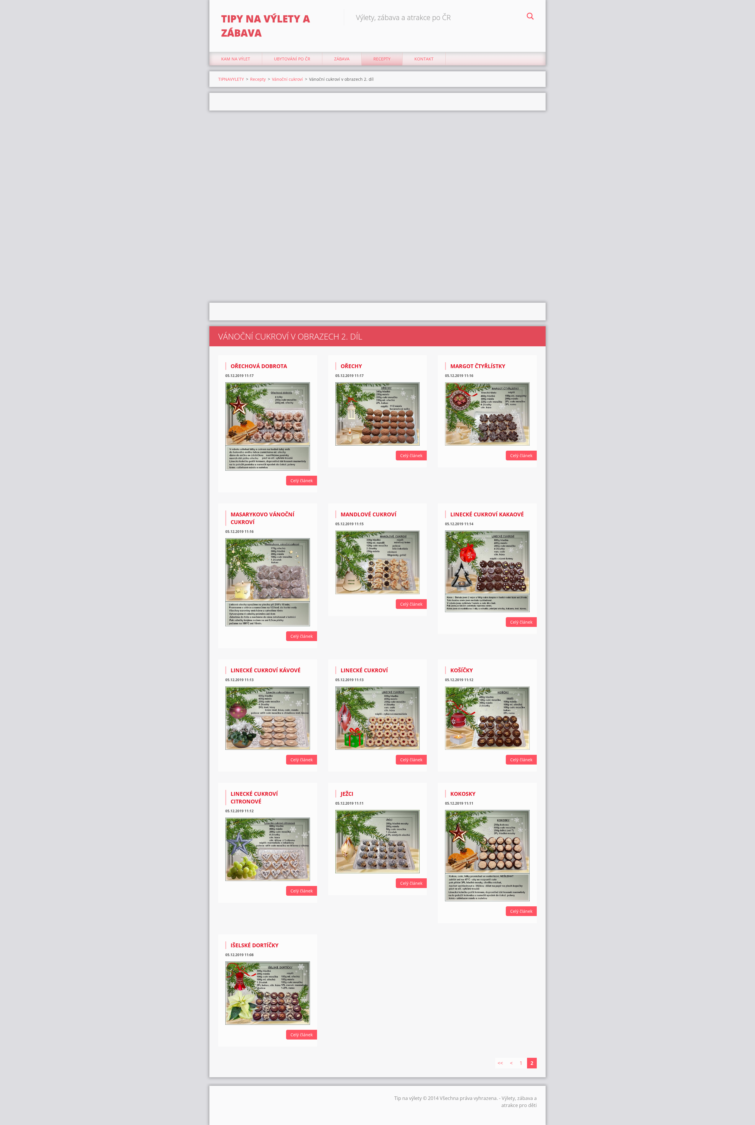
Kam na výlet (235, 59)
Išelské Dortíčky (254, 945)
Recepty (381, 59)
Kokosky (462, 793)
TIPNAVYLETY (231, 79)
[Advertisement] (377, 157)
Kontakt (424, 59)
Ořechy (351, 366)
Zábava (341, 59)
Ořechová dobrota (259, 366)
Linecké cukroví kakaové (487, 514)
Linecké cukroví (364, 670)
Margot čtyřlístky (477, 366)
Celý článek (301, 480)
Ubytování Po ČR (292, 59)
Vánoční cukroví (287, 79)
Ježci (347, 793)
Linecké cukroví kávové (266, 670)
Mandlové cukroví (368, 514)
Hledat (530, 17)
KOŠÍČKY (461, 670)
